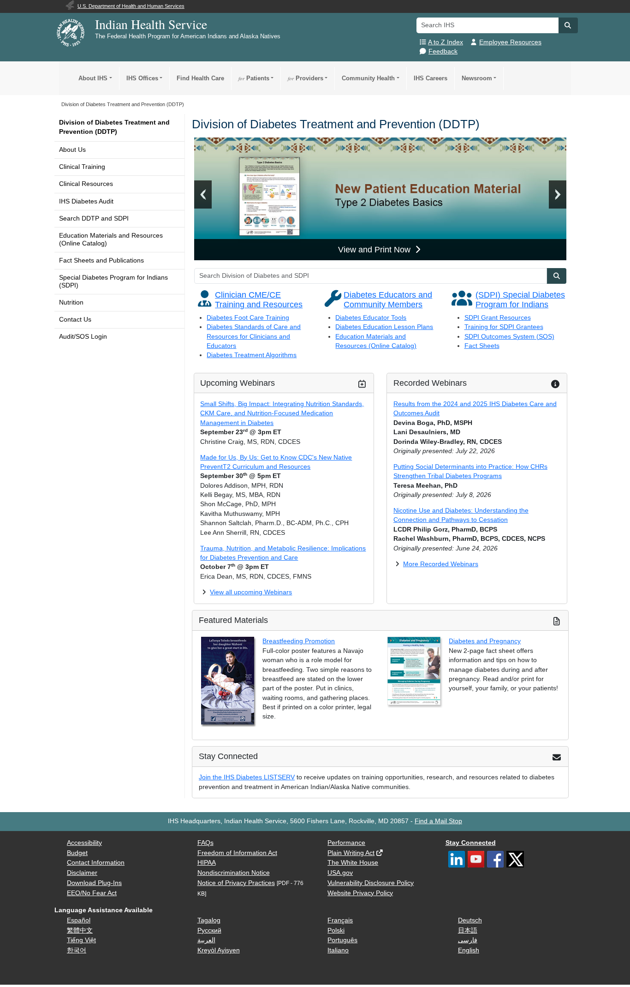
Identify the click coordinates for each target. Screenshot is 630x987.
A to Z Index (445, 42)
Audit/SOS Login (83, 336)
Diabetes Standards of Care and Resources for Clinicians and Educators (254, 336)
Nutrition (71, 302)
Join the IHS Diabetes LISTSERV (247, 777)
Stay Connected (471, 842)
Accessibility (84, 842)
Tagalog (208, 920)
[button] (568, 25)
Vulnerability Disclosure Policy (370, 882)
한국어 (76, 950)
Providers (305, 78)
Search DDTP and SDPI (94, 218)
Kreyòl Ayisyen (218, 950)
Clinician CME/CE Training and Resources (259, 300)
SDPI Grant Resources (497, 317)
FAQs (205, 842)
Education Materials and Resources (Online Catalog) (111, 239)
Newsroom (477, 78)
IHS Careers (430, 78)
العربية (206, 940)
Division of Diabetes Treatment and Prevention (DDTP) (114, 127)
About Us (72, 149)
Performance (346, 842)
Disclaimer (82, 872)
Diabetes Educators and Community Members (388, 300)
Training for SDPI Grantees (503, 326)
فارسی (467, 940)
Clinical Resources (86, 183)
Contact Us (75, 319)
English (468, 950)
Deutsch (470, 920)
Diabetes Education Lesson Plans (384, 326)
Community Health (368, 78)
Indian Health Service (151, 24)
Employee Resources (510, 42)
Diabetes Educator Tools (370, 317)
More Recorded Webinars (440, 564)
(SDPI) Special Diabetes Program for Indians (520, 300)
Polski (336, 930)
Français (340, 920)
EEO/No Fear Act (92, 893)
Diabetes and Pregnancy (485, 641)
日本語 (467, 930)
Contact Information (96, 862)
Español (78, 920)
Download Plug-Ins (94, 882)
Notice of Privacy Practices (236, 882)
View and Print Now (375, 249)
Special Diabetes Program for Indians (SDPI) (113, 281)
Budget (77, 852)
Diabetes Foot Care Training (248, 317)
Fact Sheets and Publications (101, 260)
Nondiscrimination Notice (233, 872)
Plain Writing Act (350, 852)
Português (342, 940)
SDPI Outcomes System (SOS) (509, 336)
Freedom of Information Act (237, 852)
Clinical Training (82, 166)
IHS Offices (142, 78)
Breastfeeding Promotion (298, 641)
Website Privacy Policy (360, 893)
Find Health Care (200, 78)
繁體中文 (80, 930)
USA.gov (340, 872)
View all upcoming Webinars (251, 592)
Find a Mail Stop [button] (438, 821)
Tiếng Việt (81, 940)
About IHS (92, 78)
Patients (253, 78)
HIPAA (206, 862)
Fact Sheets (481, 345)
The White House (352, 862)
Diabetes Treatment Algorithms (252, 355)
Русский (209, 930)
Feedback (443, 51)
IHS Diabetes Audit (86, 201)
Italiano (338, 950)
